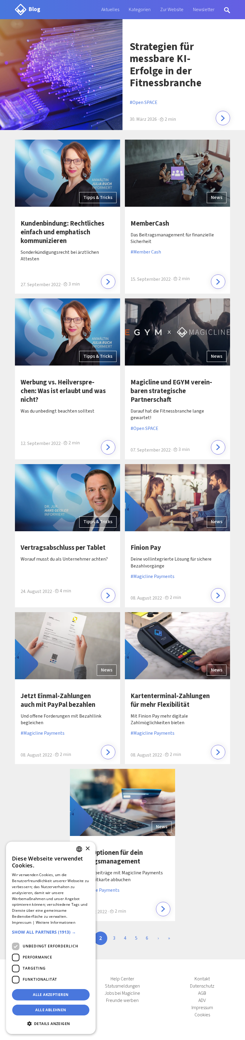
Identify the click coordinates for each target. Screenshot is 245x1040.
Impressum (202, 1007)
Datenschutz (202, 986)
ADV (202, 1000)
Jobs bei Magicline (122, 993)
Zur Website (171, 9)
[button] (51, 932)
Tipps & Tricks (97, 197)
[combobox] (79, 849)
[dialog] (51, 938)
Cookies (202, 1015)
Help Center (122, 979)
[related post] (108, 281)
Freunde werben (122, 1000)
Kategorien (140, 9)
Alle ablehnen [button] (50, 1009)
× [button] (87, 848)
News (216, 197)
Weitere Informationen (55, 922)
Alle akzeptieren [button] (50, 994)
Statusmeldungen (122, 986)
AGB (202, 993)
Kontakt (202, 979)
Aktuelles (110, 9)
